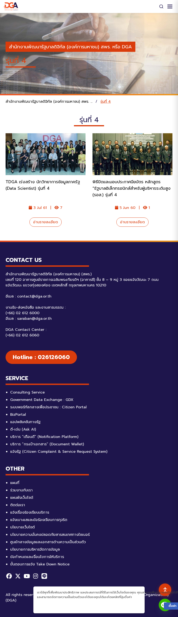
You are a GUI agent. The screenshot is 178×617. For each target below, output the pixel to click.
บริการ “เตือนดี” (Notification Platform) (44, 437)
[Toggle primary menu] (169, 6)
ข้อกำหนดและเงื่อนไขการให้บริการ (37, 557)
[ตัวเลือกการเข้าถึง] (165, 589)
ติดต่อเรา (17, 505)
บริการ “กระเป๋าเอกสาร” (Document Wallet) (47, 444)
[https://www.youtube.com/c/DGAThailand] (26, 576)
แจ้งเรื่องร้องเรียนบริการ (29, 512)
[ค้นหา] (161, 6)
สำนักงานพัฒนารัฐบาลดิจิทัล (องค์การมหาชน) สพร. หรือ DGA (70, 46)
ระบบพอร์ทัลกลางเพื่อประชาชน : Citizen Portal (48, 407)
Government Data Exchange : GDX (41, 400)
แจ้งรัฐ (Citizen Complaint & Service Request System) (58, 451)
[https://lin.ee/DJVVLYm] (44, 576)
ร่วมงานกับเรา (21, 490)
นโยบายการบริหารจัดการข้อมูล (35, 549)
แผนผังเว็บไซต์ (21, 497)
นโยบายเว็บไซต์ (22, 527)
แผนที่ (14, 483)
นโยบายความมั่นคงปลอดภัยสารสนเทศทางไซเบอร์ (50, 534)
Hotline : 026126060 (41, 357)
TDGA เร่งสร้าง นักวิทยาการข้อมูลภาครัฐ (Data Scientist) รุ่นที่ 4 (43, 185)
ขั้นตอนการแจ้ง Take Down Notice (40, 564)
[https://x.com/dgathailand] (17, 576)
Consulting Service (27, 392)
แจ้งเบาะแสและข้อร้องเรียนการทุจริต (38, 520)
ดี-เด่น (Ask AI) (23, 429)
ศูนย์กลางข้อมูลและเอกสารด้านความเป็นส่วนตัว (48, 542)
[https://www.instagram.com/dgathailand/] (35, 576)
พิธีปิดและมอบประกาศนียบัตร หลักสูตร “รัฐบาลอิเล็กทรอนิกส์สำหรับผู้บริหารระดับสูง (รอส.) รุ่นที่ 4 (131, 188)
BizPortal (18, 414)
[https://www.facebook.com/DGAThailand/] (9, 576)
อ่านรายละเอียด (45, 222)
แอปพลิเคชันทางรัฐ (25, 422)
